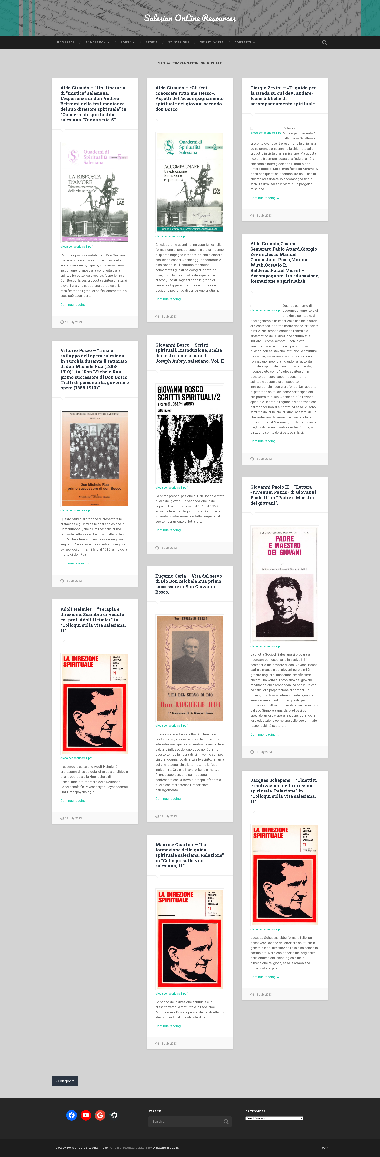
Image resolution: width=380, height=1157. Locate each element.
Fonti (126, 42)
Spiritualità (212, 42)
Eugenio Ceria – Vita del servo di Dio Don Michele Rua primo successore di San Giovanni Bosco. (188, 584)
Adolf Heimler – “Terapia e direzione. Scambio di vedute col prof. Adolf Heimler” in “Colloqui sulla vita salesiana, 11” (93, 619)
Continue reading (84, 304)
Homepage (66, 42)
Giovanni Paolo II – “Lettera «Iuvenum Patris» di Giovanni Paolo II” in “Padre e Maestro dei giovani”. (283, 495)
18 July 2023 (73, 322)
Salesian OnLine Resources (190, 18)
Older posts (66, 1081)
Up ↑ (325, 1147)
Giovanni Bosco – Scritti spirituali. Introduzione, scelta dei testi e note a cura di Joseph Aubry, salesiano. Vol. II (189, 353)
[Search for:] (190, 1121)
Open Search (325, 42)
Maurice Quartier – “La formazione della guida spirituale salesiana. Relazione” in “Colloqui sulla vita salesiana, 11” (189, 855)
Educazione (178, 42)
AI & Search (95, 42)
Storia (152, 42)
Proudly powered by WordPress (79, 1147)
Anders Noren (165, 1147)
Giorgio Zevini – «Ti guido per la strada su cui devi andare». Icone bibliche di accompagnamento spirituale (283, 96)
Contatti (243, 42)
